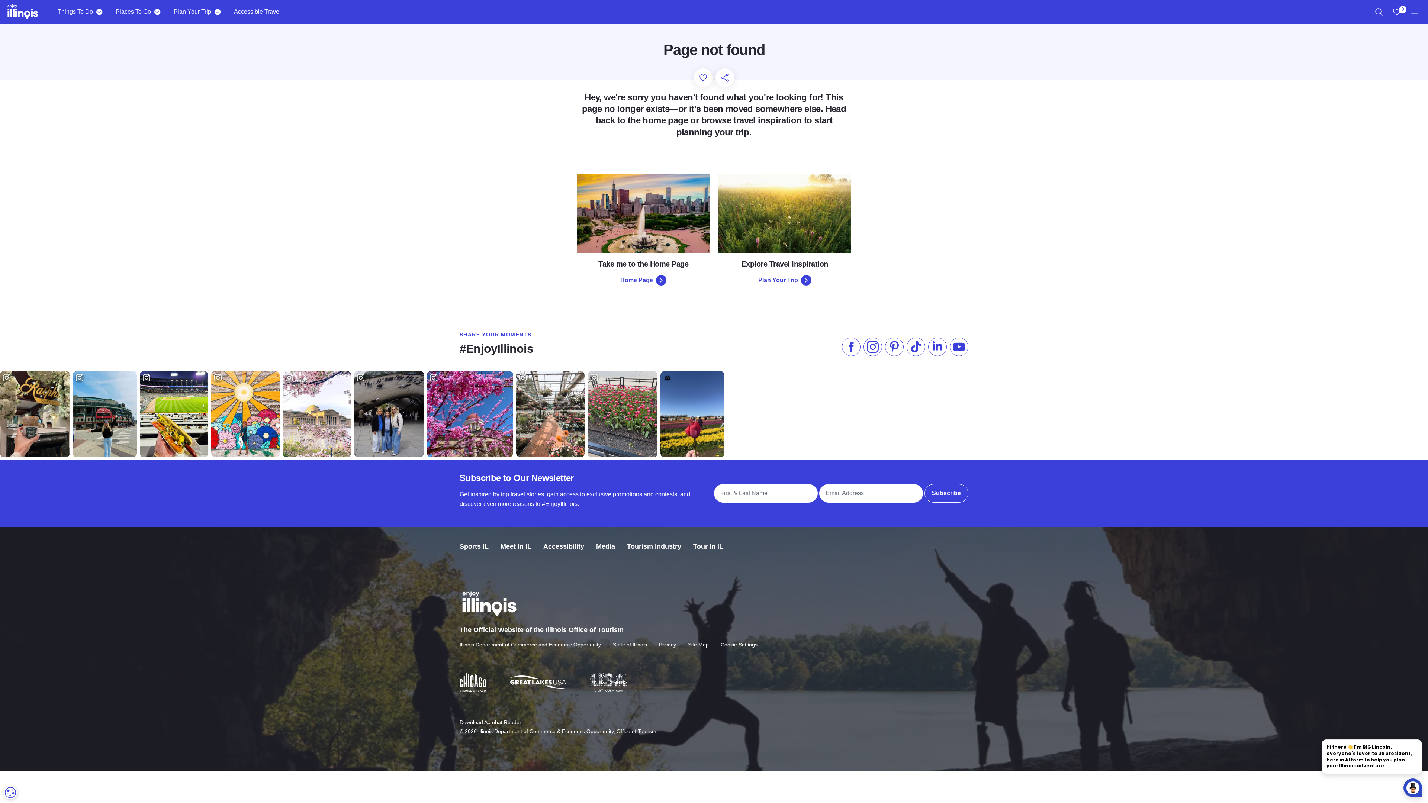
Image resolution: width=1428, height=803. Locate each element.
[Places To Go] (157, 11)
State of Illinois (630, 645)
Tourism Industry (654, 546)
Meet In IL (516, 546)
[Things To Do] (99, 11)
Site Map (698, 645)
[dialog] (10, 792)
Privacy (667, 645)
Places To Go (133, 12)
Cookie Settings (739, 645)
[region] (1379, 12)
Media (605, 546)
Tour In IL (708, 546)
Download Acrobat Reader (490, 722)
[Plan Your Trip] (217, 11)
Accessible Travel (257, 12)
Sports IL (474, 546)
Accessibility (563, 546)
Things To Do (75, 12)
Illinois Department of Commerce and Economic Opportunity (530, 645)
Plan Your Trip (192, 12)
